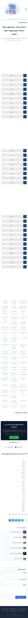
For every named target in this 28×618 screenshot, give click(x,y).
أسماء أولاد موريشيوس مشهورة (5, 339)
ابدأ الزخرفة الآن (14, 437)
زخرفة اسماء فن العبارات (17, 615)
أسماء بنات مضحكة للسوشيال (14, 346)
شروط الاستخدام (5, 608)
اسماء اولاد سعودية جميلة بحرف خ (14, 380)
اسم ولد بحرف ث (23, 337)
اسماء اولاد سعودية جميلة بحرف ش (14, 339)
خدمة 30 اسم (20, 19)
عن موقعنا (25, 608)
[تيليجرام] (13, 520)
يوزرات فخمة (23, 400)
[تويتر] (19, 520)
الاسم (24, 572)
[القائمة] (25, 9)
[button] (19, 447)
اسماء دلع (23, 395)
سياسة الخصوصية (13, 608)
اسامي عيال (5, 385)
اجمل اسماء (5, 322)
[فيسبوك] (16, 520)
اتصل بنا (19, 608)
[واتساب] (22, 520)
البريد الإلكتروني (22, 579)
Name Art (14, 613)
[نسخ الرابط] (10, 520)
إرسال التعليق (20, 597)
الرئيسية (25, 19)
